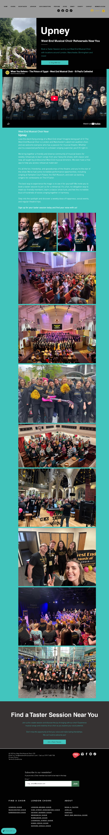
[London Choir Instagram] (82, 754)
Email (27, 779)
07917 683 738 (49, 755)
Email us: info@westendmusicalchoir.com (23, 755)
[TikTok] (94, 754)
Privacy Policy (14, 757)
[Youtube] (90, 754)
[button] (13, 6)
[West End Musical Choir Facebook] (86, 754)
